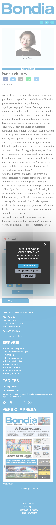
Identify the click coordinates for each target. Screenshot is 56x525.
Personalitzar (28, 276)
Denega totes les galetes (28, 271)
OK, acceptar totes (28, 266)
